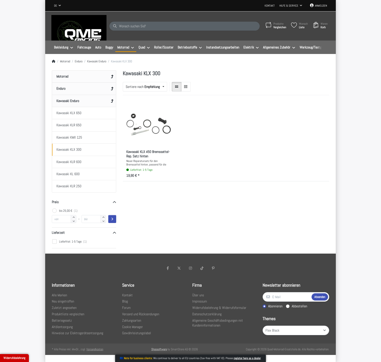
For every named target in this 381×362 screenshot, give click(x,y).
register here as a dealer (247, 358)
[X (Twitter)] (179, 268)
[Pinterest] (213, 268)
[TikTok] (202, 268)
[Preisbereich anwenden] (112, 219)
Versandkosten (94, 349)
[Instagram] (190, 268)
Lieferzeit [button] (58, 232)
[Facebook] (168, 268)
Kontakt (270, 5)
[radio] (176, 87)
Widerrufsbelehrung (14, 358)
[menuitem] (63, 47)
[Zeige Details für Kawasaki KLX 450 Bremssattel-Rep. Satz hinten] (148, 124)
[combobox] (57, 6)
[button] (73, 221)
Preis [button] (55, 202)
